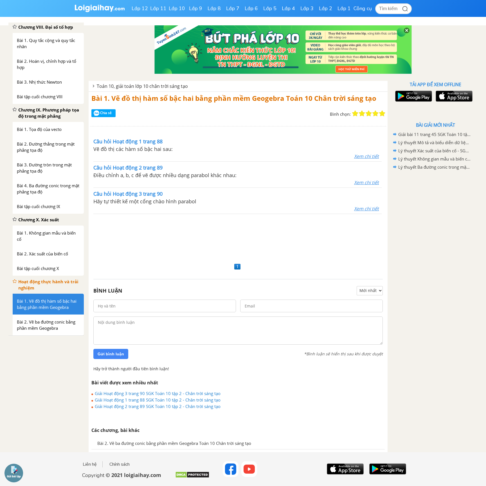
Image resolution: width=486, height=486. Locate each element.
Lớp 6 (251, 8)
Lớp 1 (344, 8)
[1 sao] (355, 113)
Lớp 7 (232, 8)
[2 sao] (362, 113)
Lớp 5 (269, 8)
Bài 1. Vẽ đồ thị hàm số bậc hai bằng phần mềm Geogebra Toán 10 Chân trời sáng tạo (233, 98)
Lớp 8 (214, 8)
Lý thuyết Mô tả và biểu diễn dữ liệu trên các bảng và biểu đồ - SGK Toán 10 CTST (434, 142)
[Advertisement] (238, 237)
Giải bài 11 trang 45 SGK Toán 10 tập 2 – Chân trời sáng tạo (434, 134)
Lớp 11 (158, 8)
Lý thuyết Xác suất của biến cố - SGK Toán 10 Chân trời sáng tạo (434, 150)
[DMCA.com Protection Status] (192, 476)
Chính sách (119, 464)
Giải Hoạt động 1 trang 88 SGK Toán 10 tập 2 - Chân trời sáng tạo (157, 400)
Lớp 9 (195, 8)
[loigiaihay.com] (99, 11)
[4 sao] (375, 113)
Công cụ (363, 8)
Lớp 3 (307, 8)
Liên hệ (90, 464)
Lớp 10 (177, 8)
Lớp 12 (140, 8)
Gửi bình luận (111, 354)
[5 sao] (382, 113)
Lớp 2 (325, 8)
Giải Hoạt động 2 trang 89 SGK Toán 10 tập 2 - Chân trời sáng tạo (157, 406)
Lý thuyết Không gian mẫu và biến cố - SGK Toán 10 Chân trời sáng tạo (434, 159)
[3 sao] (368, 113)
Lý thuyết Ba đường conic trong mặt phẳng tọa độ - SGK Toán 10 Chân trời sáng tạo (434, 167)
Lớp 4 (288, 8)
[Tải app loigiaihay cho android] (413, 96)
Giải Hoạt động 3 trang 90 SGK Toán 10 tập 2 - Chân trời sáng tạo (157, 393)
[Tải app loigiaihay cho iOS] (453, 96)
